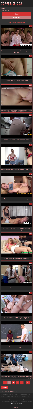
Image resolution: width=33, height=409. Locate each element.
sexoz (15, 391)
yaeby (2, 391)
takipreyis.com (16, 394)
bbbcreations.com (25, 394)
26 (28, 383)
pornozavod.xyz (13, 396)
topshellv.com (9, 400)
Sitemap (16, 407)
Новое (16, 14)
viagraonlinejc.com (6, 394)
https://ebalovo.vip (24, 396)
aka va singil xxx (5, 10)
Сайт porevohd (9, 391)
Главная (4, 387)
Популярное (16, 17)
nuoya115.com (5, 396)
